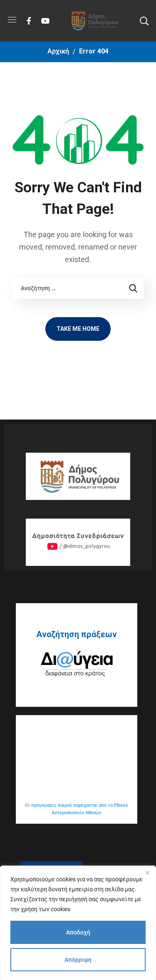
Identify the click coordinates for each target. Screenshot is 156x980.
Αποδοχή (78, 932)
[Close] (147, 873)
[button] (144, 20)
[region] (78, 923)
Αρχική (58, 51)
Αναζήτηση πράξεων (76, 634)
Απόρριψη (78, 959)
